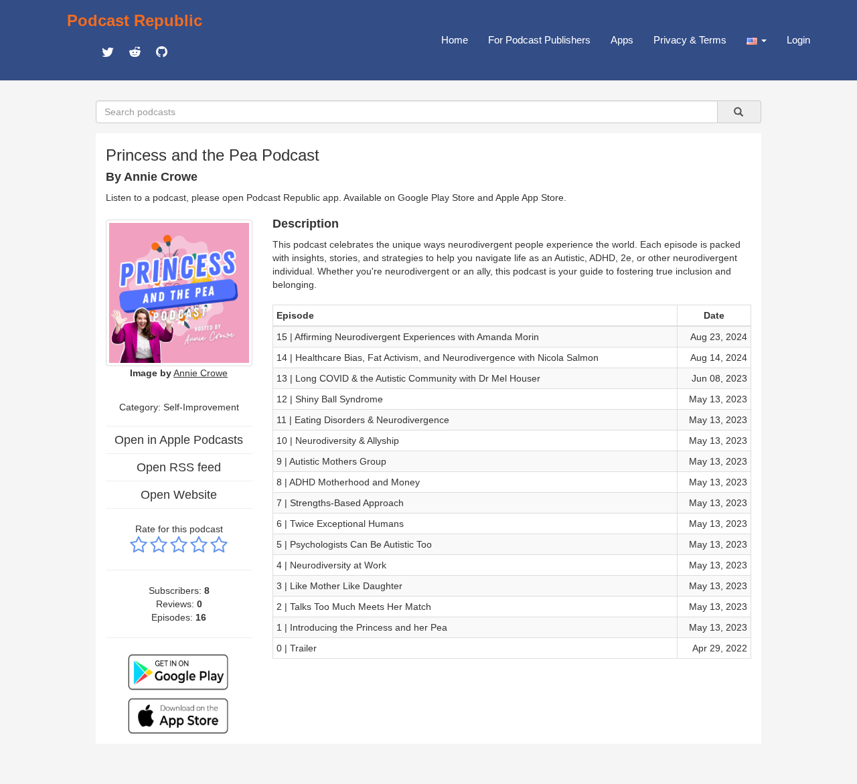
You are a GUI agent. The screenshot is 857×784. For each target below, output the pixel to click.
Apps (622, 40)
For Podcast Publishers (539, 40)
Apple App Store (529, 197)
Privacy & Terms (689, 40)
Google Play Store (436, 197)
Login (798, 40)
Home (454, 40)
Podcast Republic (134, 20)
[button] (756, 40)
